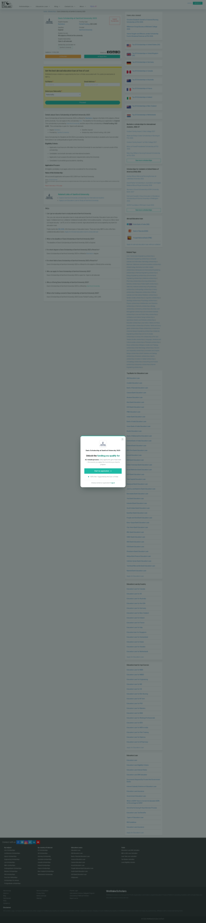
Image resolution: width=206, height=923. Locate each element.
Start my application (101, 471)
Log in (113, 483)
